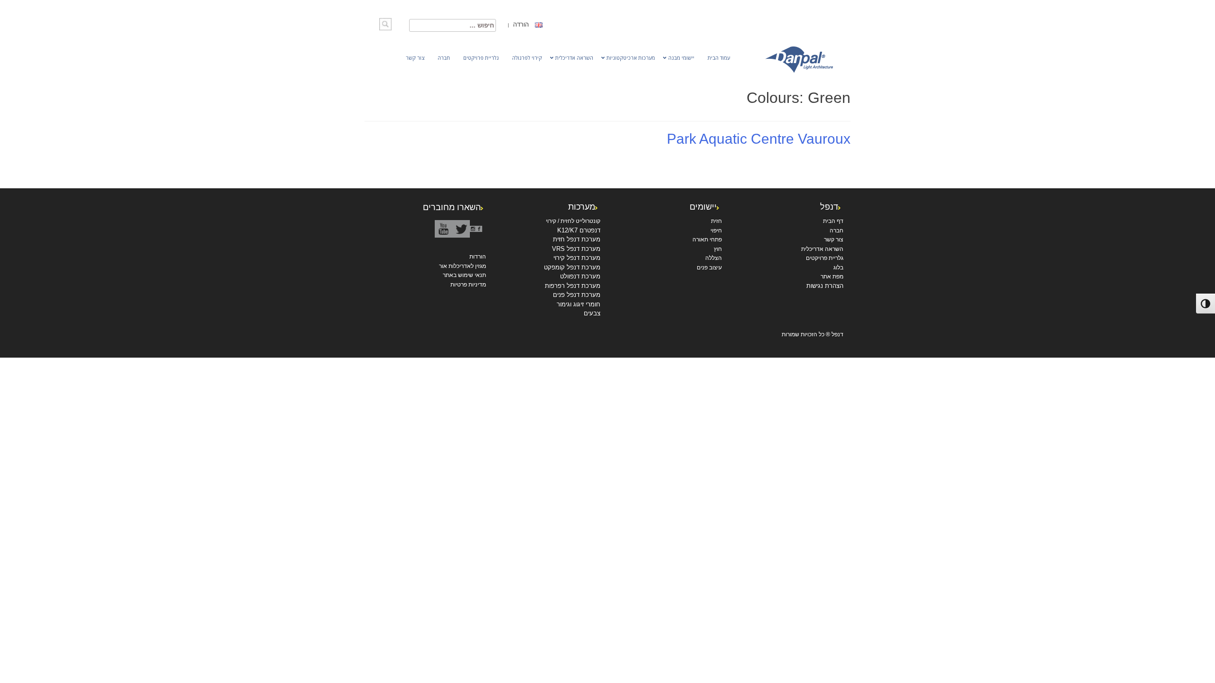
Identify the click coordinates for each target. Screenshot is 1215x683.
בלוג (838, 267)
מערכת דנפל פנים (576, 294)
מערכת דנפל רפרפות (572, 285)
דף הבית (833, 221)
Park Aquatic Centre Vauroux (758, 139)
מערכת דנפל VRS (576, 248)
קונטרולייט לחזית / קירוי (573, 221)
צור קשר (833, 239)
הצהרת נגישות (824, 285)
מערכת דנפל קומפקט (572, 267)
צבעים (592, 313)
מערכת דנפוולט (580, 276)
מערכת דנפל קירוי (576, 257)
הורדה (520, 24)
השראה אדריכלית (822, 249)
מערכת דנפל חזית (576, 239)
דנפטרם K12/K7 (578, 230)
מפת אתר (832, 276)
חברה (836, 230)
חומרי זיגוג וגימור (578, 304)
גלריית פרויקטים (824, 258)
